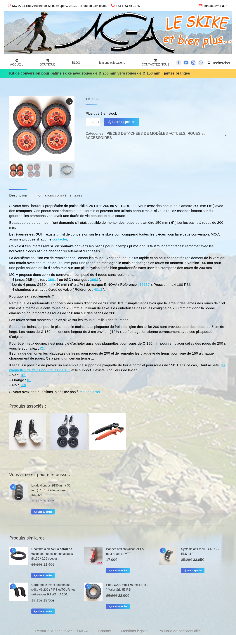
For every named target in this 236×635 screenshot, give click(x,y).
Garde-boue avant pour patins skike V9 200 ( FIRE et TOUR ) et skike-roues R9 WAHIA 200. (53, 589)
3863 (94, 280)
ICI (23, 375)
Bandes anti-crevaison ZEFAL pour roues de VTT (125, 551)
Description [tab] (18, 195)
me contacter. (90, 392)
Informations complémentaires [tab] (58, 195)
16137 (145, 284)
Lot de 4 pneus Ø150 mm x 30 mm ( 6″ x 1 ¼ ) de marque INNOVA (50, 490)
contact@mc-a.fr (215, 6)
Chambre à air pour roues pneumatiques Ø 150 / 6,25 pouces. (52, 553)
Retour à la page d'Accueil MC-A (62, 631)
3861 (52, 280)
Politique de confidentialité (179, 631)
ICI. (42, 348)
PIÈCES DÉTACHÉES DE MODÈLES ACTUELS (146, 133)
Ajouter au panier (121, 122)
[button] (69, 101)
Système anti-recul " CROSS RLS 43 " (200, 551)
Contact (105, 631)
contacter (59, 239)
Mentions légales (135, 631)
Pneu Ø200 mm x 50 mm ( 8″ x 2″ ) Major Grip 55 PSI (127, 587)
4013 (98, 289)
